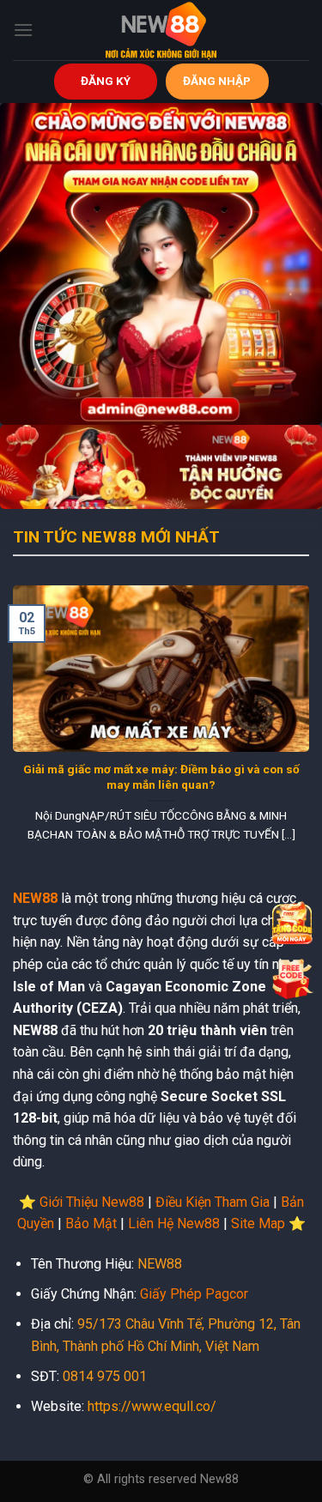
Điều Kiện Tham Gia (212, 1202)
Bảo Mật (91, 1223)
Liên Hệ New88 (174, 1223)
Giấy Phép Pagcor (194, 1294)
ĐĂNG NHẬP (217, 81)
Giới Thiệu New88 (91, 1202)
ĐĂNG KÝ (106, 81)
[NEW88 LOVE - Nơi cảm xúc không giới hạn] (161, 30)
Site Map (258, 1223)
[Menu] (23, 30)
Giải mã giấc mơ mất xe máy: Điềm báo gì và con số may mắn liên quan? (161, 776)
